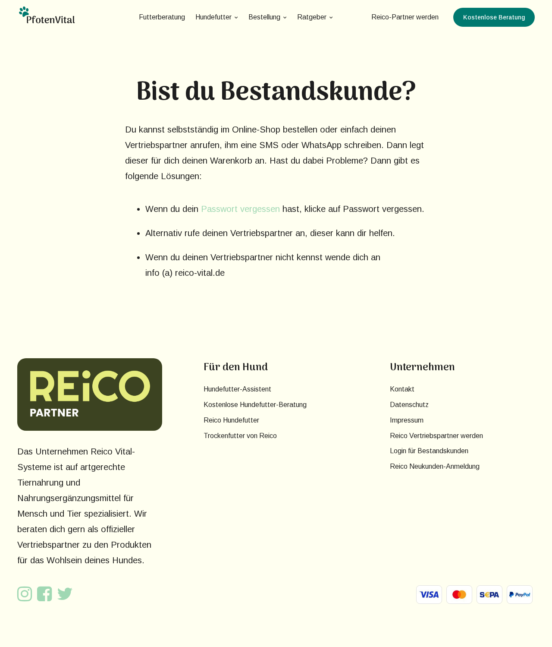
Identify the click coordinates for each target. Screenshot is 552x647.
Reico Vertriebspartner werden (436, 435)
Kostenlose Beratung (494, 17)
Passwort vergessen (240, 209)
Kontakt (402, 389)
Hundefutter (213, 17)
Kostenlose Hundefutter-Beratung (255, 404)
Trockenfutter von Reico (240, 435)
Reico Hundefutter (231, 420)
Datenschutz (409, 404)
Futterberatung (162, 17)
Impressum (406, 420)
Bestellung (264, 17)
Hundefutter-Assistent (237, 389)
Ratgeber (311, 17)
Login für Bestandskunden (429, 450)
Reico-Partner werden (405, 17)
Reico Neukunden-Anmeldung (435, 466)
